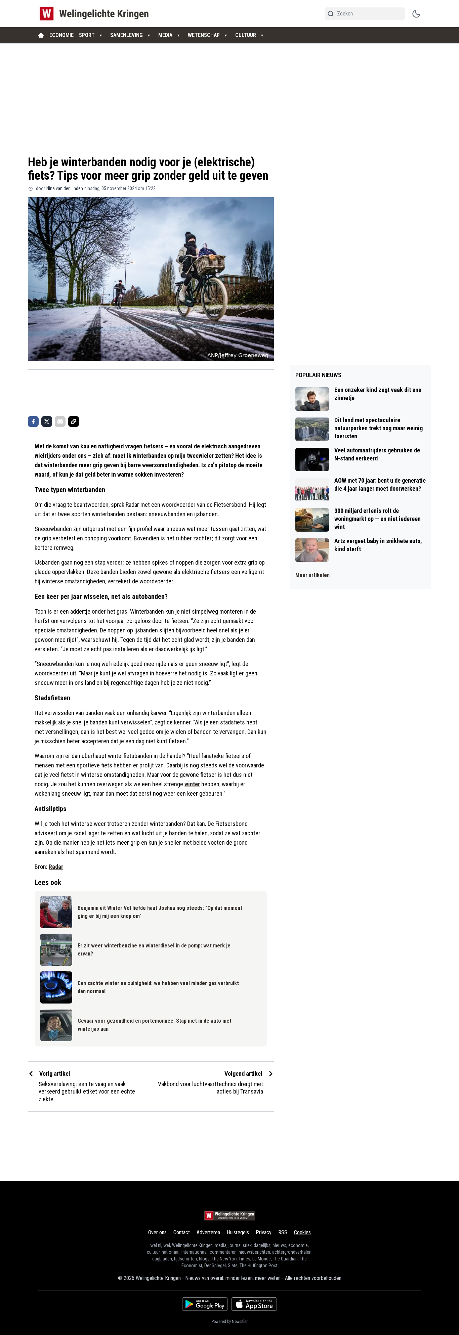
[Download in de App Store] (254, 1304)
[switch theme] (416, 13)
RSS (282, 1232)
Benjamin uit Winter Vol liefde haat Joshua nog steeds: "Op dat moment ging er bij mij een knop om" (160, 912)
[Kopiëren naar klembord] (73, 421)
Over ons (157, 1232)
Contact (181, 1232)
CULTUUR (245, 35)
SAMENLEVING (126, 35)
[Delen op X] (46, 421)
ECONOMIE (61, 35)
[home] (41, 35)
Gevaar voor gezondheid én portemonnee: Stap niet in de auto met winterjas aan (155, 1025)
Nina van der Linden (64, 188)
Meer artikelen (312, 575)
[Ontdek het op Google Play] (204, 1304)
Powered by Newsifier (230, 1321)
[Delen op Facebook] (33, 421)
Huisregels (238, 1232)
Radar (56, 866)
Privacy (264, 1232)
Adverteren (208, 1232)
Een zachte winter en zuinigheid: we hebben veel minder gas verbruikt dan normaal (158, 987)
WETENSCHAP (204, 35)
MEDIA (165, 35)
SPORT (87, 35)
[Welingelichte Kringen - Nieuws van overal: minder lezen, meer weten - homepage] (96, 13)
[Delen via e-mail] (60, 421)
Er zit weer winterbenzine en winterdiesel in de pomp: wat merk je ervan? (154, 949)
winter (192, 784)
